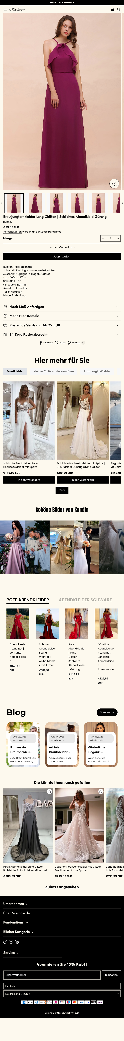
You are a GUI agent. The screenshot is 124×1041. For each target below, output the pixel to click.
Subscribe (111, 975)
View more (107, 712)
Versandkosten (12, 231)
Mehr (62, 490)
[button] (5, 9)
